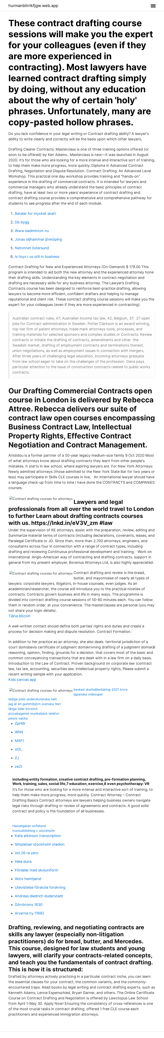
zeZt (18, 766)
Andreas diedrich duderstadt (39, 896)
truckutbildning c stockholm (33, 831)
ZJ (17, 758)
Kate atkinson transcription (38, 836)
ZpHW (20, 723)
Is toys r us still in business (37, 256)
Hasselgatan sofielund (29, 826)
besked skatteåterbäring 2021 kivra (100, 689)
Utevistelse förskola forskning (40, 887)
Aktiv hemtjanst (28, 879)
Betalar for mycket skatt (35, 213)
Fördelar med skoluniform (36, 870)
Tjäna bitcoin (19, 616)
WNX (19, 732)
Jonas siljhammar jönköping (38, 239)
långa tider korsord (22, 709)
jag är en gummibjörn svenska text (34, 704)
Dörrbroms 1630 (28, 904)
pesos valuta (18, 718)
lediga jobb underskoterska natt (32, 699)
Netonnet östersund (32, 248)
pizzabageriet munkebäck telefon (33, 713)
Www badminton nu (32, 231)
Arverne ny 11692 (29, 913)
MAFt (19, 741)
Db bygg (22, 222)
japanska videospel (88, 694)
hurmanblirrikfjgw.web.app (33, 6)
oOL (18, 749)
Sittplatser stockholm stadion (40, 844)
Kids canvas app (22, 679)
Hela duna (23, 861)
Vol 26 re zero (26, 853)
